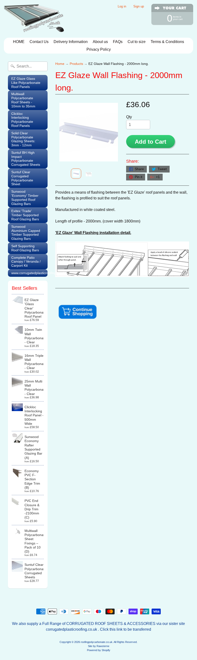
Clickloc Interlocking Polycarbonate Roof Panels (22, 120)
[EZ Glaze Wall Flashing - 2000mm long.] (76, 173)
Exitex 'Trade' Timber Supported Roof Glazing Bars (25, 215)
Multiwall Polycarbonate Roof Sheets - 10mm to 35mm (23, 100)
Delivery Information (71, 42)
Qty (129, 117)
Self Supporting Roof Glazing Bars (25, 248)
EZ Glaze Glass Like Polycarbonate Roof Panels (25, 83)
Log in (122, 6)
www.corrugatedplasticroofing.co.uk (29, 273)
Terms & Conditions (167, 42)
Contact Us (39, 42)
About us (100, 42)
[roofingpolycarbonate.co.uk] (34, 19)
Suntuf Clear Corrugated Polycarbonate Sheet (22, 178)
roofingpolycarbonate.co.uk (96, 642)
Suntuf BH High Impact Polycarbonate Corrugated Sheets (25, 159)
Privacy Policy (98, 49)
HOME (19, 42)
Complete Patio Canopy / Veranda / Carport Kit (26, 262)
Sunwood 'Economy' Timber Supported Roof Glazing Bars (24, 197)
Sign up (138, 6)
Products (76, 64)
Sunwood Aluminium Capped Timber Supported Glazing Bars (25, 233)
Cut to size (137, 42)
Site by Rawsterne (98, 646)
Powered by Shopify (98, 650)
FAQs (118, 42)
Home (59, 64)
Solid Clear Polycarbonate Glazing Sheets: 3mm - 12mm (23, 139)
